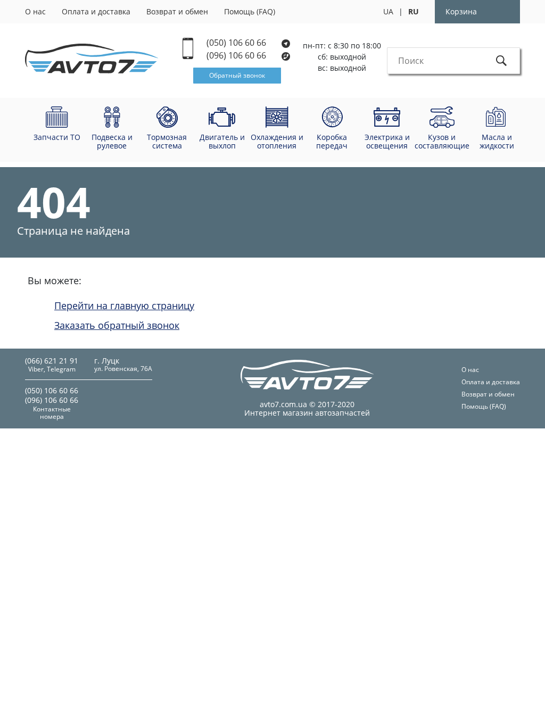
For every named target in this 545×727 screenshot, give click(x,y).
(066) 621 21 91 (51, 361)
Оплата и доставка (96, 11)
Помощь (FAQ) (249, 11)
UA (388, 11)
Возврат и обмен (177, 11)
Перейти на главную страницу (124, 305)
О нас (35, 11)
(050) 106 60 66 (237, 43)
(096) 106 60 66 (237, 56)
